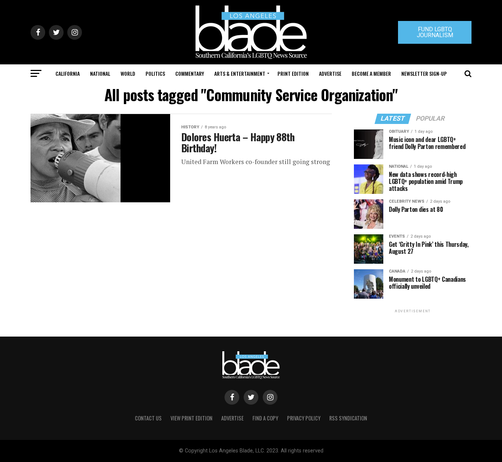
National (100, 73)
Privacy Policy (303, 418)
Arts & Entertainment (239, 73)
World (128, 73)
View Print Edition (191, 418)
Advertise (330, 73)
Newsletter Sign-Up (424, 73)
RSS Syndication (348, 418)
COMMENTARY (189, 73)
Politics (155, 73)
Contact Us (148, 418)
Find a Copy (265, 418)
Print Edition (293, 73)
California (67, 73)
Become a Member (371, 73)
